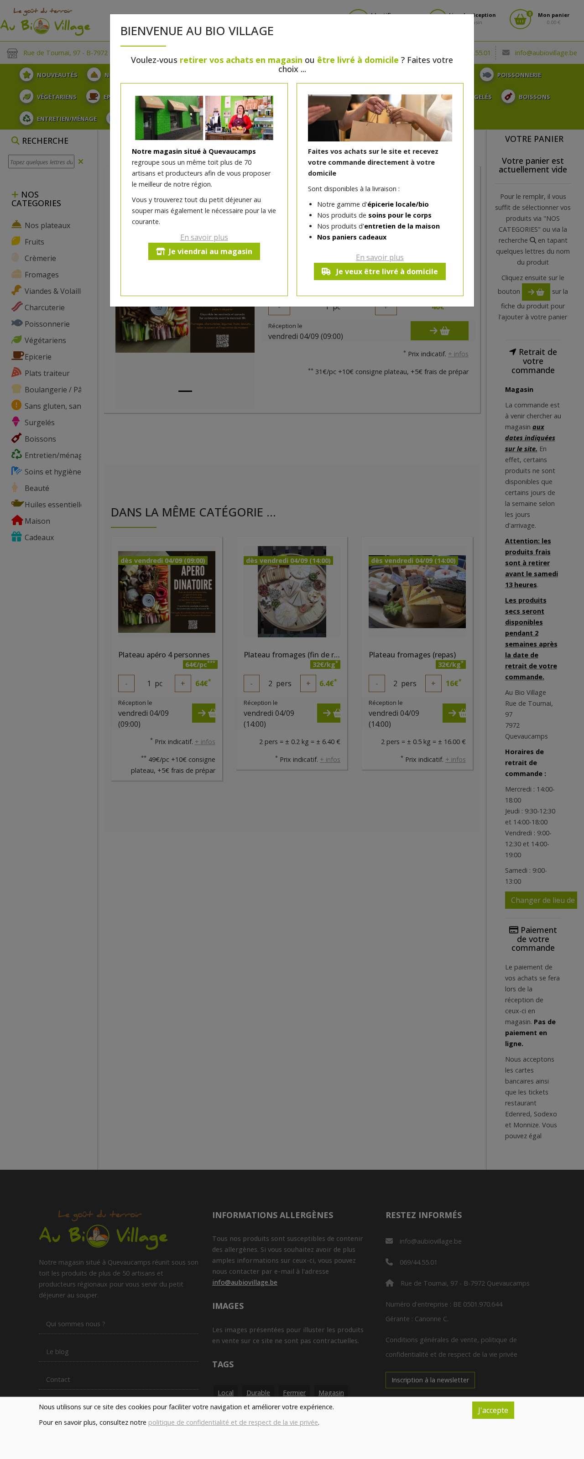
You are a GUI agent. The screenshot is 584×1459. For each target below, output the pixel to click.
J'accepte (493, 1410)
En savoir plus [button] (204, 237)
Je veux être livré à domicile (386, 271)
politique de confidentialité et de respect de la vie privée (233, 1422)
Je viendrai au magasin (210, 251)
